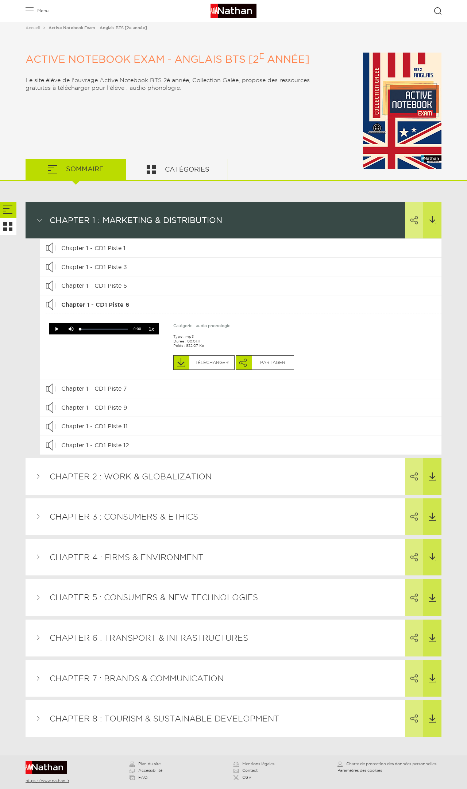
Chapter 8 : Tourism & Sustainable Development (164, 718)
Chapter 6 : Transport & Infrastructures (149, 637)
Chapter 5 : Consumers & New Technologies (154, 597)
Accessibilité (150, 770)
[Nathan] (49, 767)
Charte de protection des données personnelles (391, 764)
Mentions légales (258, 764)
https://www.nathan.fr (47, 780)
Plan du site (149, 764)
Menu (43, 10)
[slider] (104, 329)
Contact (250, 770)
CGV (246, 777)
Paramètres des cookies (359, 770)
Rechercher (437, 11)
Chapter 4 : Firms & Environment (126, 557)
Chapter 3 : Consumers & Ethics (124, 516)
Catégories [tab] (186, 169)
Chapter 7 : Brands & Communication (137, 678)
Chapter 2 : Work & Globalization (131, 476)
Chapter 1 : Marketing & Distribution (136, 220)
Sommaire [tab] (84, 168)
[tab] (8, 210)
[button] (56, 328)
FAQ (142, 777)
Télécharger (432, 220)
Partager (414, 220)
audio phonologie (213, 325)
